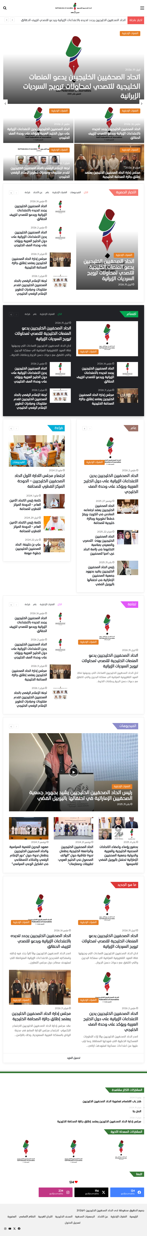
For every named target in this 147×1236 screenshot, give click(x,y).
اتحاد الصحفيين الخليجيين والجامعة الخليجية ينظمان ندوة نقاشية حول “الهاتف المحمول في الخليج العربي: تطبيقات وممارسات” (75, 856)
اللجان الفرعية (45, 1216)
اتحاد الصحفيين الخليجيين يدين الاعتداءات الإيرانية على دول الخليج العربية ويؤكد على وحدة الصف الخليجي (38, 134)
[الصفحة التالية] (11, 192)
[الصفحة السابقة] (16, 192)
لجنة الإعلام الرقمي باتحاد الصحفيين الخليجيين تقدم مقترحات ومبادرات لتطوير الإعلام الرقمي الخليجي (40, 173)
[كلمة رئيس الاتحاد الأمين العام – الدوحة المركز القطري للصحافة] (54, 501)
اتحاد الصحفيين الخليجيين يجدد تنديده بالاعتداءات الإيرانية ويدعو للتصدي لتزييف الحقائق (73, 20)
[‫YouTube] (9, 1228)
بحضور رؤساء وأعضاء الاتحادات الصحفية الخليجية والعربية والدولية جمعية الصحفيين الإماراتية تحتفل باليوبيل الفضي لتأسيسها (118, 856)
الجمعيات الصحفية (85, 1216)
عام (47, 192)
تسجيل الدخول (72, 1223)
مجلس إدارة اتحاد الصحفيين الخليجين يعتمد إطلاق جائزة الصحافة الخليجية (29, 263)
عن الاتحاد (37, 192)
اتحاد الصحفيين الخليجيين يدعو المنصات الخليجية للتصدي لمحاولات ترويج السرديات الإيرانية (81, 87)
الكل (86, 192)
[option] (73, 104)
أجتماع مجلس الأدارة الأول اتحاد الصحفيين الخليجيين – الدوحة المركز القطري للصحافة (40, 481)
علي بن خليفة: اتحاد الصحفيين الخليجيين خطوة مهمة (28, 549)
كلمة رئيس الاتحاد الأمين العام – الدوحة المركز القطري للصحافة (25, 505)
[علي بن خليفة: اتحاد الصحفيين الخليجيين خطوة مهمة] (54, 545)
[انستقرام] (5, 1228)
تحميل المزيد (73, 1058)
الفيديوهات (75, 192)
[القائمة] (142, 9)
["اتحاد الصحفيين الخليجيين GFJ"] (73, 8)
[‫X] (14, 1228)
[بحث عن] (5, 9)
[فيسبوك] (19, 1228)
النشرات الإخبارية (130, 33)
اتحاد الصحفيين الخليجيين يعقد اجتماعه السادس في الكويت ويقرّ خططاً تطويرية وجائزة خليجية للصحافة (98, 515)
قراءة (27, 192)
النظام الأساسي (27, 1216)
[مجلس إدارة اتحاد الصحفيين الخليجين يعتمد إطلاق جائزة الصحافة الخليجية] (109, 163)
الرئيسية (134, 1216)
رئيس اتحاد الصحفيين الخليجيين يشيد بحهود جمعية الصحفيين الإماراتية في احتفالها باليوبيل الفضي (100, 576)
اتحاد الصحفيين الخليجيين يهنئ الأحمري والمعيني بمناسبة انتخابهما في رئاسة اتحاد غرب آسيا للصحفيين (98, 545)
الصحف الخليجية (63, 1216)
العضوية (11, 1216)
